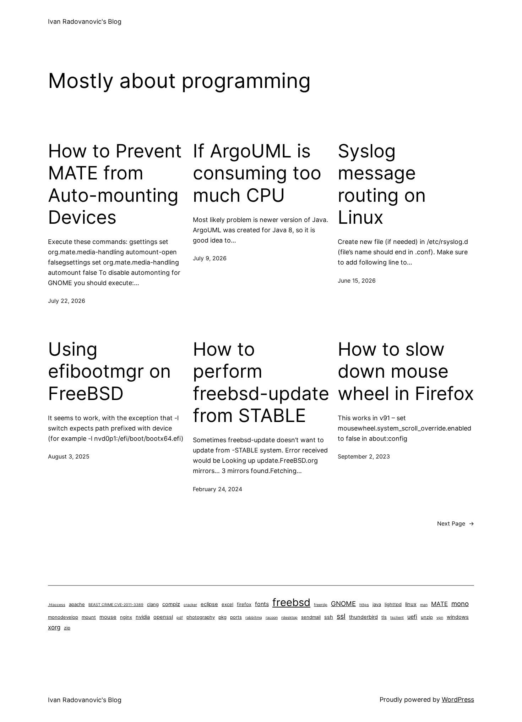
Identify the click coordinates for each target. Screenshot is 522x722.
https (364, 604)
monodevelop (63, 617)
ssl (341, 616)
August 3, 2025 (68, 456)
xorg (54, 627)
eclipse (209, 604)
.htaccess (56, 604)
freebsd (291, 602)
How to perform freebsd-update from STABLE (261, 382)
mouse (107, 617)
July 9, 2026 (210, 258)
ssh (328, 617)
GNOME (343, 603)
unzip (427, 617)
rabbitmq (253, 617)
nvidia (143, 617)
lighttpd (393, 604)
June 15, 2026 (357, 280)
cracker (190, 604)
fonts (262, 604)
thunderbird (363, 617)
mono (460, 603)
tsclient (397, 617)
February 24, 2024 (217, 489)
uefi (412, 616)
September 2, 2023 (364, 456)
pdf (179, 617)
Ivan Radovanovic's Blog (84, 21)
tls (384, 617)
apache (77, 604)
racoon (272, 617)
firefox (244, 604)
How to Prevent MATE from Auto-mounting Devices (115, 184)
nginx (126, 617)
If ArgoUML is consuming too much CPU (257, 173)
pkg (222, 617)
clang (153, 604)
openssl (163, 617)
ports (236, 617)
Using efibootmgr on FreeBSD (109, 371)
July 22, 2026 (66, 300)
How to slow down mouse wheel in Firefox (406, 371)
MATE (439, 603)
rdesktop (289, 617)
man (424, 604)
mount (89, 617)
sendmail (311, 617)
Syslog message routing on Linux (382, 184)
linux (411, 604)
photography (200, 617)
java (377, 604)
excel (227, 604)
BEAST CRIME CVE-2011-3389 (115, 604)
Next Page (455, 523)
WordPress (458, 699)
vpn (439, 617)
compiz (171, 604)
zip (67, 628)
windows (458, 617)
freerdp (320, 604)
